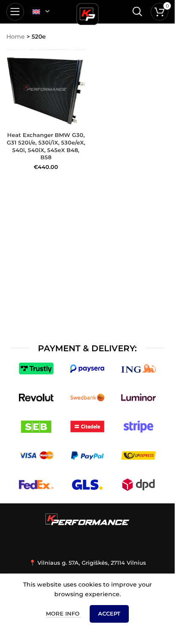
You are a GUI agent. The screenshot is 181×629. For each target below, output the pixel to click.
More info (63, 613)
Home (15, 36)
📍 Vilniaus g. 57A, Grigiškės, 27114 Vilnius (87, 562)
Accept (109, 613)
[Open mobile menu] (15, 11)
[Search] (137, 11)
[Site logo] (87, 12)
